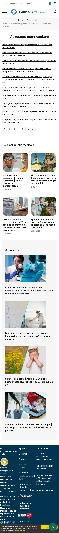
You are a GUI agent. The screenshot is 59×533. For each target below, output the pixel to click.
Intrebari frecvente (22, 466)
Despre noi (24, 454)
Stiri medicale (32, 20)
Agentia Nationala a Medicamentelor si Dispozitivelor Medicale (44, 479)
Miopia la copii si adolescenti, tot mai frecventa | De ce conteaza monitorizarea (13, 180)
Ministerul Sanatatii (44, 490)
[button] (49, 3)
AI (53, 526)
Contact (28, 3)
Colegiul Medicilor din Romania (44, 467)
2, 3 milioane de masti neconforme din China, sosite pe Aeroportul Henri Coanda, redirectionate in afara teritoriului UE (29, 79)
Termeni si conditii (19, 531)
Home (20, 20)
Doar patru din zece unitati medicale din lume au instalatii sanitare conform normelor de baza (29, 336)
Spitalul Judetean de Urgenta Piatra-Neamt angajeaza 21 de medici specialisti (43, 223)
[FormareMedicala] (29, 12)
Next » (30, 129)
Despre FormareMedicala (12, 3)
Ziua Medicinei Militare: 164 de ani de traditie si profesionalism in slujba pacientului (43, 179)
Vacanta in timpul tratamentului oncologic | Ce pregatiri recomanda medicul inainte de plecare (28, 427)
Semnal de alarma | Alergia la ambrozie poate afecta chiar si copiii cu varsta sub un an (29, 381)
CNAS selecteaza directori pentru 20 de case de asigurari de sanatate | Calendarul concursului (14, 224)
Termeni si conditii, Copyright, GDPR (26, 476)
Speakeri (23, 448)
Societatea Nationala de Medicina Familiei (8, 508)
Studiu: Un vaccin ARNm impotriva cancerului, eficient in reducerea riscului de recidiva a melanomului (29, 290)
